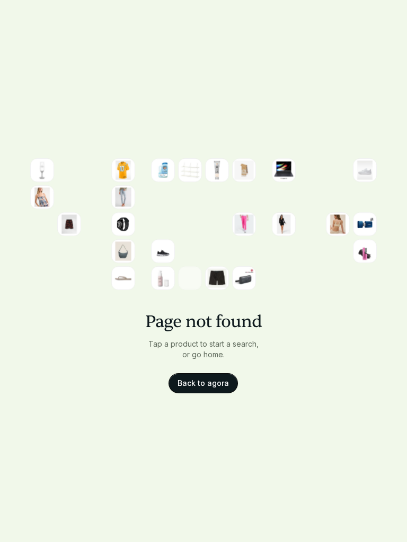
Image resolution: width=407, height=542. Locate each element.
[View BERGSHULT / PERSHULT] (190, 170)
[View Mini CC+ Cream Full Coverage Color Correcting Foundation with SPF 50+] (217, 170)
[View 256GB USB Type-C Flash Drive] (365, 224)
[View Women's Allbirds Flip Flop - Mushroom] (123, 278)
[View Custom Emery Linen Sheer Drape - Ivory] (244, 197)
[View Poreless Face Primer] (163, 278)
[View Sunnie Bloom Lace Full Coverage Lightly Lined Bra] (338, 224)
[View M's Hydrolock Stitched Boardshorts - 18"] (217, 278)
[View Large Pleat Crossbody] (123, 251)
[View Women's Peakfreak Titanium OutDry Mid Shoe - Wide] (163, 224)
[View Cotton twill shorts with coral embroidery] (69, 224)
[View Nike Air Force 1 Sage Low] (365, 170)
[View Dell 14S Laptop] (284, 170)
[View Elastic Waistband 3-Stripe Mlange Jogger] (244, 224)
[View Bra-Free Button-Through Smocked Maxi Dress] (42, 197)
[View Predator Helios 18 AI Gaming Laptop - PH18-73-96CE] (190, 278)
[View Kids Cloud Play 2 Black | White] (163, 251)
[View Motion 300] (244, 278)
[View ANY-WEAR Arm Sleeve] (244, 251)
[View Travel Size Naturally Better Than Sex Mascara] (365, 251)
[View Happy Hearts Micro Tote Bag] (284, 197)
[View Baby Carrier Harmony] (311, 224)
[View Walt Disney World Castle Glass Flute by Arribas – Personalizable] (42, 170)
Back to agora (203, 382)
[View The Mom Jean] (123, 197)
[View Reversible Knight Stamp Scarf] (244, 170)
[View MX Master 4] (163, 197)
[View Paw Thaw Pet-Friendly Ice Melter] (163, 170)
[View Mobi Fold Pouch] (365, 197)
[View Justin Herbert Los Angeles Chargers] (123, 170)
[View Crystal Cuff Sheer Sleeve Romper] (284, 224)
